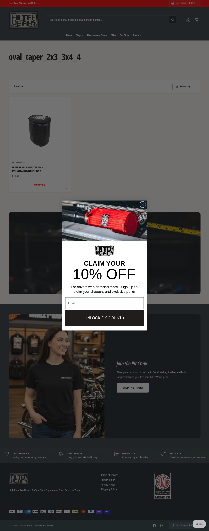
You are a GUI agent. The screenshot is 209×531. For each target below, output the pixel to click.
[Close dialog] (143, 204)
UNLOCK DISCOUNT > (105, 318)
